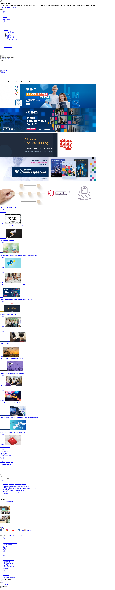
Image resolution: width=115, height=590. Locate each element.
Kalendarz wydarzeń (5, 464)
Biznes (4, 18)
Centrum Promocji (6, 561)
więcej (4, 22)
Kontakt (4, 576)
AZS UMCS (5, 565)
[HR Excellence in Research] (15, 535)
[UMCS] (2, 58)
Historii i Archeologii (10, 37)
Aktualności (3, 212)
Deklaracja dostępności (7, 572)
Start (4, 11)
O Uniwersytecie (7, 26)
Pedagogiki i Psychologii (11, 40)
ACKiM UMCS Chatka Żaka (8, 560)
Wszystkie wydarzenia (4, 496)
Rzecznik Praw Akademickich (8, 566)
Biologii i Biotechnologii (11, 32)
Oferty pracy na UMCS (7, 544)
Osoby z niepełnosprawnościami (9, 577)
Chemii (7, 33)
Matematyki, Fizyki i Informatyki (12, 38)
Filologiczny (8, 35)
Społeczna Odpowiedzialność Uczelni (10, 543)
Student (4, 13)
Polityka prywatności (7, 570)
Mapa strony (2, 72)
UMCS (5, 580)
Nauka (4, 555)
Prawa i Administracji (10, 43)
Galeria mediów (4, 503)
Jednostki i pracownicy (8, 47)
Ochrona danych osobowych (8, 571)
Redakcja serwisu (6, 573)
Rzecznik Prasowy (6, 554)
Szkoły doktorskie (6, 14)
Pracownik (5, 17)
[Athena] (7, 58)
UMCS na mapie (6, 575)
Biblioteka (5, 556)
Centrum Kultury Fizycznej (8, 563)
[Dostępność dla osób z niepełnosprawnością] (3, 70)
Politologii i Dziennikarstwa (11, 41)
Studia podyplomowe (7, 19)
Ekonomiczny (8, 34)
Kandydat (5, 12)
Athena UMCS (6, 542)
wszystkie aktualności (4, 451)
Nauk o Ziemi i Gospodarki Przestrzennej (14, 39)
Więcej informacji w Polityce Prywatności (8, 7)
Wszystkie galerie (3, 524)
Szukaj (1, 54)
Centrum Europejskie (7, 562)
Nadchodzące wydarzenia (6, 480)
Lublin (4, 20)
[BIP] (1, 71)
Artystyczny (8, 31)
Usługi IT (5, 21)
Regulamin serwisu (6, 569)
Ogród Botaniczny (6, 557)
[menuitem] (31, 26)
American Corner (6, 564)
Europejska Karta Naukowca (8, 540)
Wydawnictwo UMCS (7, 559)
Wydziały (6, 30)
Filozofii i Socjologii (10, 36)
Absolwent (5, 16)
